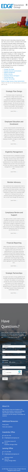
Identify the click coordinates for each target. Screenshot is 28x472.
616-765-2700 (7, 435)
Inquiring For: (5, 360)
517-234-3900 (7, 451)
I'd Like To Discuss (6, 344)
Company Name (6, 365)
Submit (5, 378)
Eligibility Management (9, 72)
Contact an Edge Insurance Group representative (12, 81)
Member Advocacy (8, 74)
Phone (4, 355)
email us (5, 337)
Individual (13, 362)
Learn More (14, 111)
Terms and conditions (7, 427)
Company (6, 362)
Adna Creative (17, 470)
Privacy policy (5, 424)
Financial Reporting (8, 77)
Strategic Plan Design (9, 69)
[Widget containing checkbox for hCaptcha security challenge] (12, 372)
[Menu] (26, 4)
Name (4, 349)
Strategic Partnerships (9, 79)
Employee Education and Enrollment (12, 71)
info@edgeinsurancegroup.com (11, 438)
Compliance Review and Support (11, 75)
